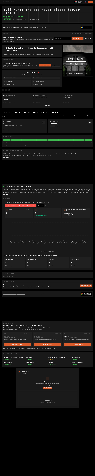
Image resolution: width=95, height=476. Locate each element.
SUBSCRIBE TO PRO (45, 65)
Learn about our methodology (48, 251)
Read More (5, 157)
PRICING (48, 1)
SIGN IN (90, 1)
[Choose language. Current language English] (85, 2)
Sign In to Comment (48, 387)
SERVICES (42, 1)
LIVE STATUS (35, 1)
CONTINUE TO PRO (77, 38)
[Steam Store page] (9, 90)
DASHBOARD (54, 1)
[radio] (17, 78)
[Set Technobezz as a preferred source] (78, 2)
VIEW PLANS (88, 38)
